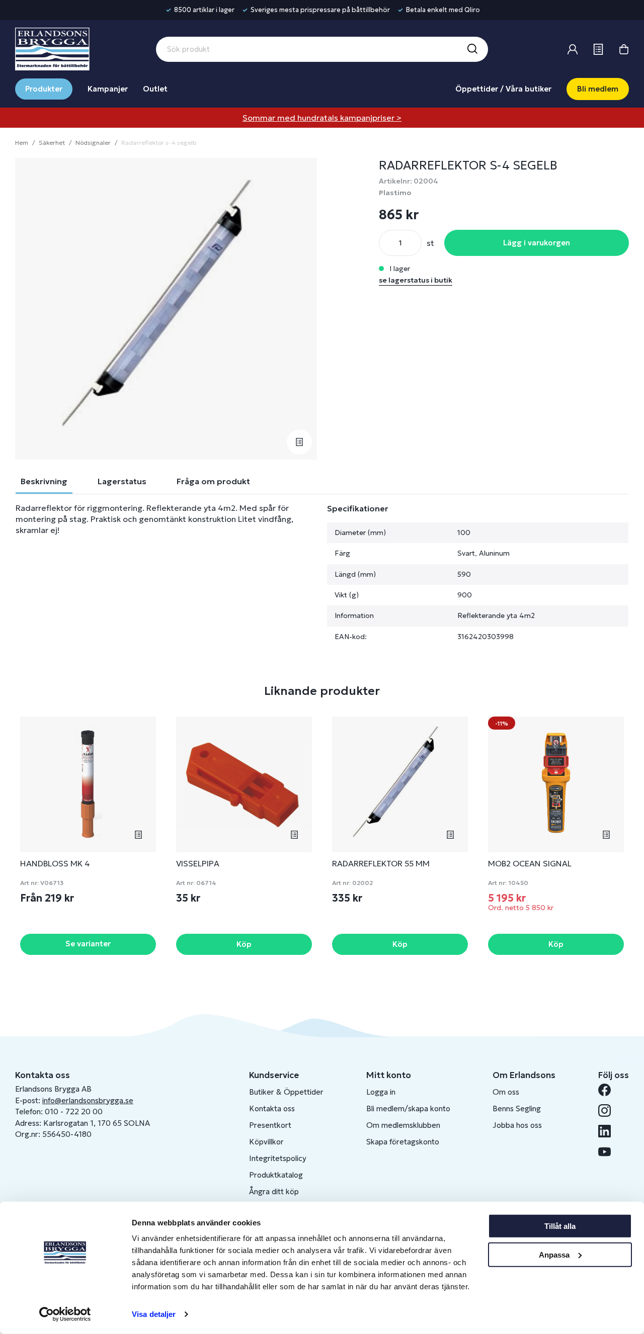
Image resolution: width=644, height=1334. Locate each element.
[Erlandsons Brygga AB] (52, 48)
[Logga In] (573, 49)
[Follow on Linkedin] (608, 1131)
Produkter (43, 89)
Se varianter (88, 943)
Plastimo (395, 192)
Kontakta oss (272, 1108)
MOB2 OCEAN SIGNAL (530, 863)
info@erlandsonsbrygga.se (87, 1100)
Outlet (155, 89)
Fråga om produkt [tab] (213, 481)
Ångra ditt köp (274, 1191)
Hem (21, 142)
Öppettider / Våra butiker (503, 89)
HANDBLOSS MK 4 (55, 863)
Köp (244, 944)
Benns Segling (517, 1108)
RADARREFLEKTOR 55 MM (381, 863)
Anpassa (554, 1254)
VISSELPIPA (197, 863)
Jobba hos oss (517, 1125)
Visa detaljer (154, 1314)
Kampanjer (108, 89)
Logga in (380, 1092)
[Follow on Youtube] (608, 1151)
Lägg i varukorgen (536, 242)
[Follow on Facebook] (608, 1090)
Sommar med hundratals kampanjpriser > (322, 118)
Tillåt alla (560, 1226)
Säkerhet (52, 142)
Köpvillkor (266, 1141)
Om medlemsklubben (403, 1125)
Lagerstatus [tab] (122, 481)
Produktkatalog (276, 1175)
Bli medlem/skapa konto (408, 1108)
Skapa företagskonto (402, 1141)
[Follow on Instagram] (608, 1110)
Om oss (506, 1092)
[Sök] (472, 49)
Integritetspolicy (277, 1158)
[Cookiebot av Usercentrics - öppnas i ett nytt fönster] (65, 1314)
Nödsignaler (93, 142)
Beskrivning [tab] (44, 481)
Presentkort (270, 1125)
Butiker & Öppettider (286, 1092)
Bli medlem (597, 89)
